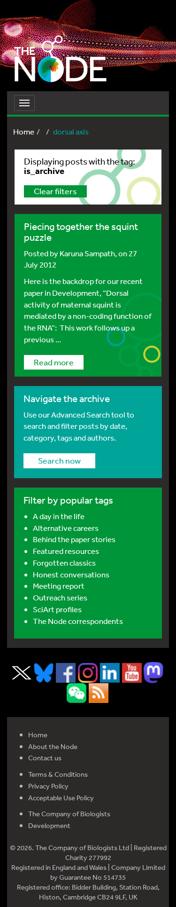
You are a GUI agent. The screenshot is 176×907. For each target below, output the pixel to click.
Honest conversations (71, 574)
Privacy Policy (48, 785)
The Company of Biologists (69, 813)
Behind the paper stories (74, 539)
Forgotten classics (64, 563)
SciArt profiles (57, 609)
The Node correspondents (78, 621)
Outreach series (60, 597)
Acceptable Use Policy (61, 797)
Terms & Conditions (58, 774)
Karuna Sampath (87, 253)
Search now (59, 460)
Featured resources (66, 551)
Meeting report (58, 586)
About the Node (52, 746)
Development (49, 825)
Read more (54, 362)
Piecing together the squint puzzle (81, 232)
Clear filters (55, 191)
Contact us (44, 757)
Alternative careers (66, 528)
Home (23, 131)
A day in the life (58, 516)
